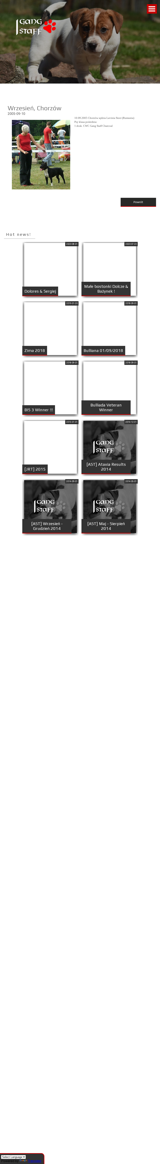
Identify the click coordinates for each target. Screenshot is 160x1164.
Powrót (138, 202)
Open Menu (152, 9)
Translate (34, 1161)
